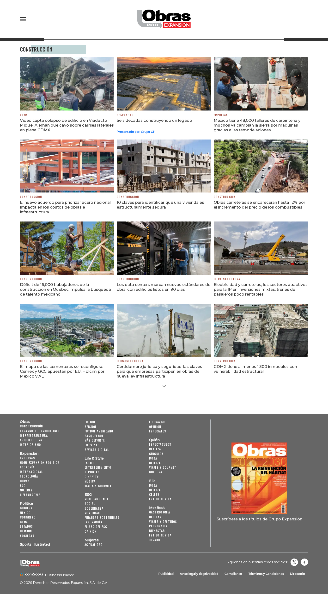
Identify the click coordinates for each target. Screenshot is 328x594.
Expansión (29, 453)
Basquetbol (94, 436)
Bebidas (155, 517)
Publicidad (166, 574)
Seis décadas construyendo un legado (154, 120)
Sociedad (27, 536)
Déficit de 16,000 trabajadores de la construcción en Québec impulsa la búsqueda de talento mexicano (65, 289)
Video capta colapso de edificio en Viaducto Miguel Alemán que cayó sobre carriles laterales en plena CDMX (67, 125)
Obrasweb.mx (304, 562)
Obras (25, 421)
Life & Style (94, 458)
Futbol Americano (99, 431)
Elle (152, 481)
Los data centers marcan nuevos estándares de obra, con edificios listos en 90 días (163, 287)
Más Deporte (95, 440)
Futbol (90, 422)
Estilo (90, 463)
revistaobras (294, 562)
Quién (154, 440)
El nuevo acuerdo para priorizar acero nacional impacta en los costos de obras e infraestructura (65, 207)
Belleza (155, 463)
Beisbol (91, 427)
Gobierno (27, 508)
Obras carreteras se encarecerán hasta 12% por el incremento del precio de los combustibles (259, 205)
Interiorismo (30, 445)
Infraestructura (227, 279)
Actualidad (94, 544)
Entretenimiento (98, 467)
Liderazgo (157, 422)
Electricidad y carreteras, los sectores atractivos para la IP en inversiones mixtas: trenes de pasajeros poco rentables (261, 289)
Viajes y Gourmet (98, 486)
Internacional (31, 472)
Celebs (154, 494)
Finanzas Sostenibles (102, 517)
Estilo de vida (160, 499)
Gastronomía (159, 512)
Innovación (93, 522)
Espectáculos (160, 444)
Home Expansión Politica (39, 462)
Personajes (158, 526)
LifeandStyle (30, 495)
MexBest (157, 508)
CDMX (24, 115)
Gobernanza (94, 508)
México (25, 513)
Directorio (297, 574)
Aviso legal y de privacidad (199, 574)
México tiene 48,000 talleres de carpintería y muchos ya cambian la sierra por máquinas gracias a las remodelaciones (257, 125)
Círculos (156, 454)
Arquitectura (31, 440)
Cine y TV (92, 477)
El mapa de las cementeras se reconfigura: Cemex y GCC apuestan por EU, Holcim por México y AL (62, 371)
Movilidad (92, 513)
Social (90, 503)
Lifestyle (92, 445)
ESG (22, 485)
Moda (153, 458)
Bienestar (157, 531)
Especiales (157, 431)
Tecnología (29, 476)
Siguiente (164, 386)
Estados (26, 526)
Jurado (154, 540)
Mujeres (26, 490)
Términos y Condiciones (266, 574)
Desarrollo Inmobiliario (39, 431)
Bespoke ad (125, 115)
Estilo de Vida (160, 535)
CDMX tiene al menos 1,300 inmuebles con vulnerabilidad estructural (255, 369)
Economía (27, 467)
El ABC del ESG (96, 526)
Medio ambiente (97, 499)
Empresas (221, 115)
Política (26, 503)
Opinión (26, 531)
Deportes (92, 472)
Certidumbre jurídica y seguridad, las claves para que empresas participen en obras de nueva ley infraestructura (159, 371)
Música (90, 481)
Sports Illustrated (35, 544)
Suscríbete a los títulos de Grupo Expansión (259, 519)
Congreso (28, 517)
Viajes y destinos (163, 521)
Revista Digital (97, 450)
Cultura (155, 472)
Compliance (233, 574)
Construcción (31, 197)
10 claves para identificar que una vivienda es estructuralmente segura (160, 205)
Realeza (155, 449)
